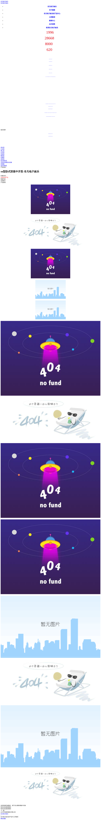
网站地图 (3, 818)
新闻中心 (52, 20)
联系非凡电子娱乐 (52, 27)
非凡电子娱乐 (4, 1)
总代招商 (52, 24)
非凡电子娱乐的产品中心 (52, 13)
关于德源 (52, 10)
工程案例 (52, 17)
